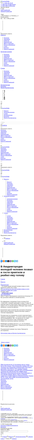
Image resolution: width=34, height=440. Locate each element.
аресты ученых (25, 364)
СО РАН (9, 375)
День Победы (10, 368)
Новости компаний (9, 49)
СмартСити (4, 375)
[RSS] (1, 262)
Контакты (3, 86)
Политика (6, 37)
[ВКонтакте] (4, 90)
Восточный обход (17, 366)
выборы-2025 (26, 366)
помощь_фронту (12, 374)
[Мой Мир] (6, 261)
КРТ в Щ (22, 370)
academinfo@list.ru (14, 419)
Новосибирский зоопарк (14, 373)
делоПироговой (20, 367)
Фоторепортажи (5, 85)
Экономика (7, 39)
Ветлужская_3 (8, 366)
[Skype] (15, 261)
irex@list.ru (25, 420)
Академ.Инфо (5, 294)
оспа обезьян (4, 374)
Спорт (5, 46)
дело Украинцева (11, 367)
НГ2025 (14, 371)
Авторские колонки (6, 51)
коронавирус (10, 370)
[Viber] (4, 94)
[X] (8, 261)
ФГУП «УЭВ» (4, 377)
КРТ (18, 370)
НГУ (17, 371)
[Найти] (2, 433)
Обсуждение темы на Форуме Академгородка (13, 333)
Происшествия (8, 42)
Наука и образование (9, 45)
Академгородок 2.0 (9, 364)
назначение (4, 371)
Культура (6, 47)
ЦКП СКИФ (12, 377)
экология (3, 378)
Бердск (2, 366)
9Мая (2, 364)
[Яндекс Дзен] (4, 99)
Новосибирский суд (26, 373)
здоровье (19, 368)
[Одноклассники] (4, 261)
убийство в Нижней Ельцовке (20, 375)
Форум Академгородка (7, 87)
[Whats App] (4, 97)
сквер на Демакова (22, 374)
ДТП (15, 368)
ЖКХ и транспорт (9, 43)
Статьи (3, 68)
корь (16, 370)
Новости (3, 35)
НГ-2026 (9, 371)
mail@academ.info (5, 10)
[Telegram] (4, 92)
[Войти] (1, 104)
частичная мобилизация (22, 377)
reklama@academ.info (6, 11)
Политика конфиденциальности (9, 425)
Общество (6, 40)
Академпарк (17, 364)
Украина (31, 375)
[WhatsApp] (13, 261)
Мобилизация (29, 370)
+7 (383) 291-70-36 (8, 3)
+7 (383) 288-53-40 (8, 6)
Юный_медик (9, 378)
